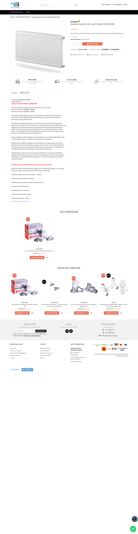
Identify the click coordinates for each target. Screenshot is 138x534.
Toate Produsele (16, 12)
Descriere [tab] (14, 93)
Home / (12, 17)
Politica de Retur (45, 351)
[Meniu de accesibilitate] (134, 519)
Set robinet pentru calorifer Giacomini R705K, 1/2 (84, 305)
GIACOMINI (39, 249)
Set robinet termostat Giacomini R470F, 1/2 (39, 251)
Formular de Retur (45, 355)
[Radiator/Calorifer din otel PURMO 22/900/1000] (38, 47)
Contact (12, 358)
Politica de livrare (15, 355)
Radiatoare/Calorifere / (23, 17)
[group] (38, 47)
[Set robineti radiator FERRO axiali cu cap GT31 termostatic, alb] (113, 287)
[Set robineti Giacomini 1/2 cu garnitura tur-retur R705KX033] (54, 286)
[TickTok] (71, 331)
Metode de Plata (45, 348)
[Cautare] (76, 5)
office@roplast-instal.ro (109, 336)
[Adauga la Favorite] (47, 257)
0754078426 (109, 333)
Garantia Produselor (46, 353)
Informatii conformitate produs (20, 201)
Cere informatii (93, 55)
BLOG (28, 12)
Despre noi (13, 348)
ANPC (42, 358)
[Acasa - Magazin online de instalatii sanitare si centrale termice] (20, 5)
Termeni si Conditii (15, 351)
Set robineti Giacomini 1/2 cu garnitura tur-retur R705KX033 (54, 305)
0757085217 (109, 330)
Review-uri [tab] (24, 93)
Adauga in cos (92, 44)
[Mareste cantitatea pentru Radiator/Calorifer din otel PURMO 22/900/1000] (78, 43)
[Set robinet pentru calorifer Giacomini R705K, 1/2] (84, 287)
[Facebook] (67, 331)
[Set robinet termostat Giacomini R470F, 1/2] (39, 232)
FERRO (114, 302)
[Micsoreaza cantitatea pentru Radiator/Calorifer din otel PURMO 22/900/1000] (72, 43)
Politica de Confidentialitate (32, 336)
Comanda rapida (108, 55)
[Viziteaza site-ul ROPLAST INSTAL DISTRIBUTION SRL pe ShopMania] (27, 369)
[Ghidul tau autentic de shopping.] (14, 369)
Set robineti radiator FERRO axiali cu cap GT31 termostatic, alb (113, 305)
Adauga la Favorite (78, 55)
